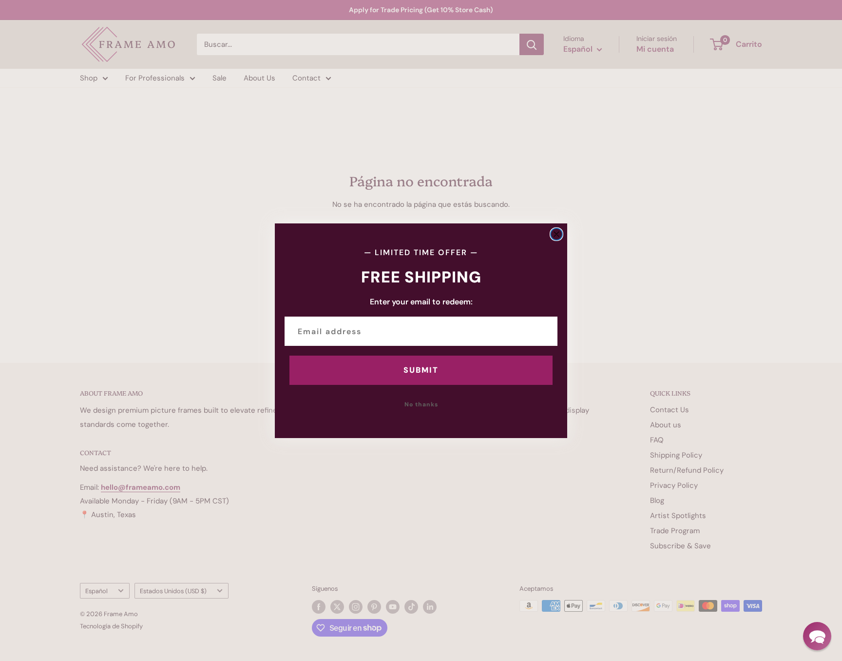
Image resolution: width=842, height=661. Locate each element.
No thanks (421, 404)
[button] (817, 636)
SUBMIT (421, 370)
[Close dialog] (556, 234)
